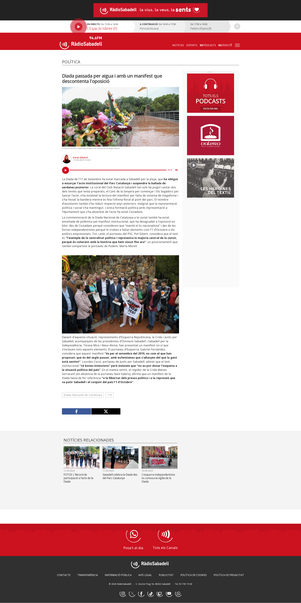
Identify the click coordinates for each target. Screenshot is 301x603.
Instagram (122, 593)
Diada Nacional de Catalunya (83, 395)
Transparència (87, 575)
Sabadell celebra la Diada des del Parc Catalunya (120, 476)
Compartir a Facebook (76, 411)
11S (109, 395)
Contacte (64, 575)
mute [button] (176, 170)
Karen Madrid (80, 157)
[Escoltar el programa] (95, 26)
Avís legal (145, 575)
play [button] (65, 170)
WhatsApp (178, 593)
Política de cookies (193, 575)
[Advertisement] (210, 220)
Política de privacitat (229, 575)
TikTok (150, 593)
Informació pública (118, 575)
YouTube (169, 593)
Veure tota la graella (237, 26)
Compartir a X (106, 411)
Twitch (159, 593)
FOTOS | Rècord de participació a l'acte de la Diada (78, 478)
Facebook (141, 593)
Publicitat (166, 575)
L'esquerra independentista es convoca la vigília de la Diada (158, 478)
